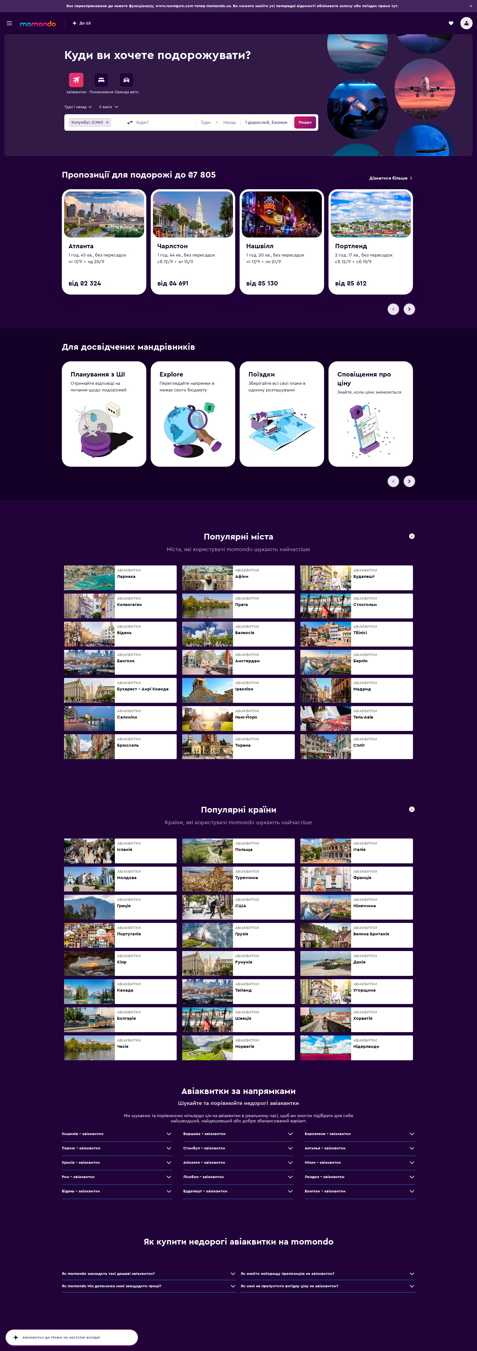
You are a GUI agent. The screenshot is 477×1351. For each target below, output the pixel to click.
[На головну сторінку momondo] (38, 23)
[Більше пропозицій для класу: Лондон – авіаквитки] (412, 1177)
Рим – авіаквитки (78, 1177)
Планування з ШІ (98, 374)
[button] (471, 6)
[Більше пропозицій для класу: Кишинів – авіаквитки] (169, 1134)
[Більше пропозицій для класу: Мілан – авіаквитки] (412, 1162)
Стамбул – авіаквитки (204, 1148)
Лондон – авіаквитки (324, 1177)
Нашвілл (260, 246)
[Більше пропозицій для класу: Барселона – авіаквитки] (412, 1134)
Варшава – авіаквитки (204, 1134)
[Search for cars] (126, 80)
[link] (390, 178)
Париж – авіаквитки (81, 1148)
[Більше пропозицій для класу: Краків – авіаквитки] (169, 1162)
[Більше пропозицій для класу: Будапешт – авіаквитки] (290, 1191)
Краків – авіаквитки (81, 1163)
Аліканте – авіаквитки (204, 1163)
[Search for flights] (76, 80)
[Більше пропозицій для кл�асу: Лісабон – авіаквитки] (290, 1177)
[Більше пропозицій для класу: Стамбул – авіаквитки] (290, 1148)
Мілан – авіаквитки (323, 1163)
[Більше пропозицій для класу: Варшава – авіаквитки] (290, 1134)
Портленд (351, 246)
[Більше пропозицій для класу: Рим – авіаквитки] (169, 1177)
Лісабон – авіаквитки (203, 1177)
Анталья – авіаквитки (325, 1148)
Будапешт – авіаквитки (205, 1191)
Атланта (81, 246)
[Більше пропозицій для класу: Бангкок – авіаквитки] (412, 1191)
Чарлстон (172, 246)
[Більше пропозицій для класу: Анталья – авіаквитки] (412, 1148)
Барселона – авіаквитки (328, 1134)
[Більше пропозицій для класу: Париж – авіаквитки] (169, 1148)
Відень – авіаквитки (81, 1191)
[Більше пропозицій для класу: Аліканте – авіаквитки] (290, 1162)
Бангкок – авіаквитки (325, 1191)
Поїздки (261, 374)
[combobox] (78, 107)
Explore (171, 374)
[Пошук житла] (101, 80)
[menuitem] (76, 84)
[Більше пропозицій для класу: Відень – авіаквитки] (169, 1191)
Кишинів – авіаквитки (83, 1134)
